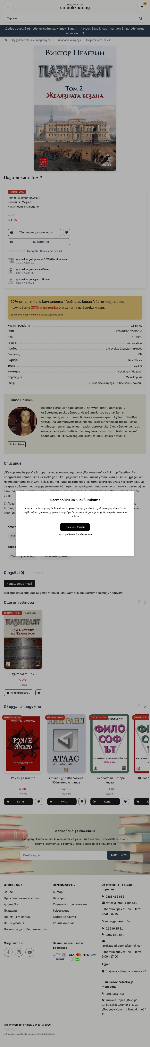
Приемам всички (75, 527)
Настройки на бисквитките (75, 534)
